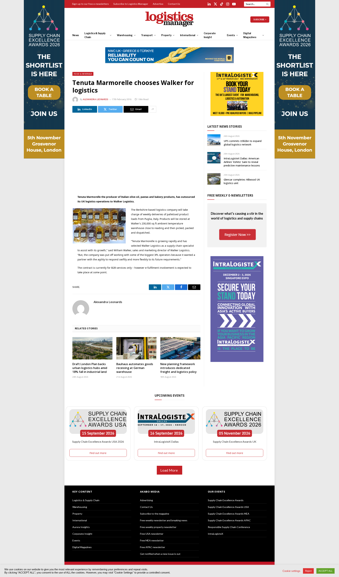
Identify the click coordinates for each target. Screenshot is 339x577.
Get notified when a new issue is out (160, 553)
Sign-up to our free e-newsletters (90, 3)
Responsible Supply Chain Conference (229, 527)
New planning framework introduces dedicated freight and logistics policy (178, 368)
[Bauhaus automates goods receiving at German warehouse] (136, 348)
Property (166, 35)
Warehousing (124, 35)
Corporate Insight (210, 35)
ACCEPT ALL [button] (325, 571)
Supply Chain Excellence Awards (225, 500)
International (187, 35)
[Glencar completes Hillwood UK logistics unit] (214, 179)
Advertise (158, 3)
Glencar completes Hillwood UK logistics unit (242, 181)
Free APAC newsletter (152, 547)
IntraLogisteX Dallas (166, 441)
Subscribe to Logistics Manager (130, 3)
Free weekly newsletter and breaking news (163, 520)
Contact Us (174, 3)
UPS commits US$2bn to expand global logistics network (242, 142)
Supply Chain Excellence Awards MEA (228, 513)
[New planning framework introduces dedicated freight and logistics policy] (180, 348)
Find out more (98, 453)
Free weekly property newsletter (158, 527)
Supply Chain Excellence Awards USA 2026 (98, 441)
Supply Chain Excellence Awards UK (234, 441)
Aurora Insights (81, 527)
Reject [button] (308, 571)
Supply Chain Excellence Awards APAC (229, 520)
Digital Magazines (249, 35)
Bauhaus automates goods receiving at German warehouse (134, 368)
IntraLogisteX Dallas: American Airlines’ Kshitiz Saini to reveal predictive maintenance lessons (242, 162)
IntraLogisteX (215, 533)
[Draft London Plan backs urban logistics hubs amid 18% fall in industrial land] (92, 348)
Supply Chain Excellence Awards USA (228, 506)
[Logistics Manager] (169, 19)
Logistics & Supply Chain (94, 35)
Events (231, 35)
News (75, 35)
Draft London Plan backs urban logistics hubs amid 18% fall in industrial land (89, 368)
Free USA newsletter (151, 533)
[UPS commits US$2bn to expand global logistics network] (214, 140)
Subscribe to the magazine (154, 513)
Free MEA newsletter (152, 540)
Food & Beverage (83, 74)
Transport (147, 35)
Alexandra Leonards (95, 99)
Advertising (146, 500)
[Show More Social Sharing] (152, 109)
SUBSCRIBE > (259, 19)
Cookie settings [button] (291, 571)
